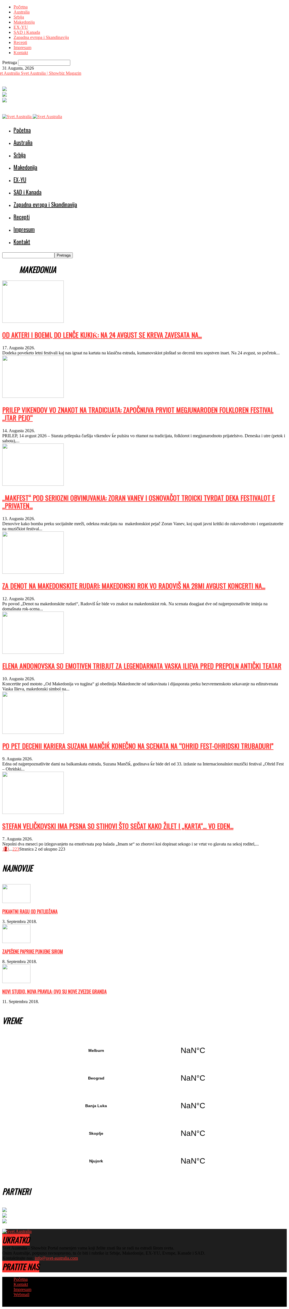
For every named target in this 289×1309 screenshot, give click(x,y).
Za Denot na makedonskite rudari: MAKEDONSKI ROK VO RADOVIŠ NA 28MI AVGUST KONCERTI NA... (133, 585)
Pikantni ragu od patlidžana (30, 911)
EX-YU (21, 27)
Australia (22, 12)
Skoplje (144, 1133)
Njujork (144, 1161)
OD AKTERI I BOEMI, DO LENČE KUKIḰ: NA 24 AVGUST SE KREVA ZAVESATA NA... (102, 335)
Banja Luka (144, 1106)
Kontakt (21, 52)
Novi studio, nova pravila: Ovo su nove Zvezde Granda (54, 991)
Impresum (22, 47)
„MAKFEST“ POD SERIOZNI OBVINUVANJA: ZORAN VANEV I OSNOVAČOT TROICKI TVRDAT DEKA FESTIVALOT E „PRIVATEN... (138, 502)
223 (15, 849)
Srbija (19, 17)
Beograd (144, 1078)
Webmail (21, 1294)
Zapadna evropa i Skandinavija (41, 37)
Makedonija (24, 22)
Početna (21, 7)
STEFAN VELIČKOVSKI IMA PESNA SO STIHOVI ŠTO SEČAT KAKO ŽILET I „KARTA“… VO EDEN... (117, 826)
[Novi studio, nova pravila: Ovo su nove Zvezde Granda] (16, 981)
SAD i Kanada (27, 32)
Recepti (20, 42)
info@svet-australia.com (56, 1258)
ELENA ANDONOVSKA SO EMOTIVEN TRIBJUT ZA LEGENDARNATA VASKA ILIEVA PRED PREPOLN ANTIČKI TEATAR (141, 666)
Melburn (144, 1050)
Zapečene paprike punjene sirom (32, 951)
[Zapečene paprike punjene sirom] (16, 941)
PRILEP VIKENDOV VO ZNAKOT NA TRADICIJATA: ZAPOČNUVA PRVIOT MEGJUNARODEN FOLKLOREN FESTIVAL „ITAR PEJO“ (137, 414)
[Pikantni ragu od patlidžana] (16, 901)
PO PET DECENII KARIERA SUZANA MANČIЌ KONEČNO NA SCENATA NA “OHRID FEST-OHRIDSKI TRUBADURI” (137, 746)
